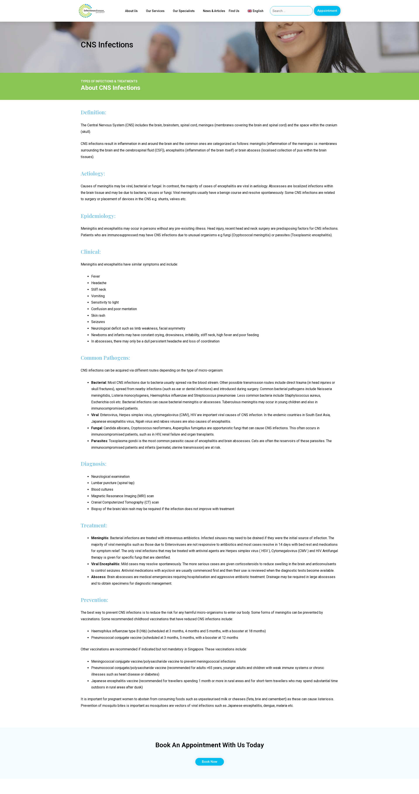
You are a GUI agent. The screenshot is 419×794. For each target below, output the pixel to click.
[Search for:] (291, 11)
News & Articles (214, 11)
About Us (131, 11)
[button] (327, 11)
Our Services (155, 11)
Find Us (234, 11)
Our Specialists (184, 11)
